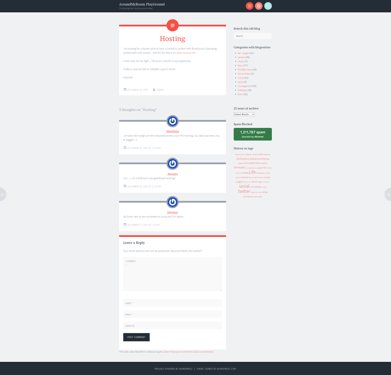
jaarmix (239, 173)
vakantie (254, 192)
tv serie (264, 187)
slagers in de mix (264, 182)
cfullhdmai (254, 158)
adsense (238, 154)
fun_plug (248, 168)
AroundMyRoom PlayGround (142, 4)
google (260, 168)
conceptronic (251, 163)
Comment (130, 263)
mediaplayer (260, 173)
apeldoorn (248, 154)
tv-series (256, 186)
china (240, 163)
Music (240, 65)
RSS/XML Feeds (245, 69)
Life (239, 61)
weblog (264, 192)
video (259, 192)
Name (129, 303)
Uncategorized (245, 86)
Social (241, 77)
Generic (241, 57)
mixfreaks (244, 177)
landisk (245, 172)
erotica (264, 163)
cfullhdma (242, 159)
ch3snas (264, 159)
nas (255, 177)
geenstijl (255, 168)
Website (130, 325)
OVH (173, 216)
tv (250, 187)
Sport (240, 81)
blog (264, 154)
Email (129, 314)
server (254, 181)
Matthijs (172, 131)
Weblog (241, 90)
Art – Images (243, 53)
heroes (269, 168)
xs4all (256, 196)
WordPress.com (226, 368)
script (249, 182)
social (244, 186)
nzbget (267, 177)
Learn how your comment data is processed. (188, 351)
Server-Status (244, 73)
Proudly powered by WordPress (174, 368)
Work (240, 94)
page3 (239, 181)
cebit (268, 154)
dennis (160, 89)
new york (260, 177)
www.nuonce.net (186, 52)
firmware (239, 167)
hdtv (265, 167)
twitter (244, 191)
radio (245, 182)
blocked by (255, 135)
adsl (242, 154)
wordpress (248, 196)
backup (255, 154)
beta (261, 154)
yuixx (260, 196)
